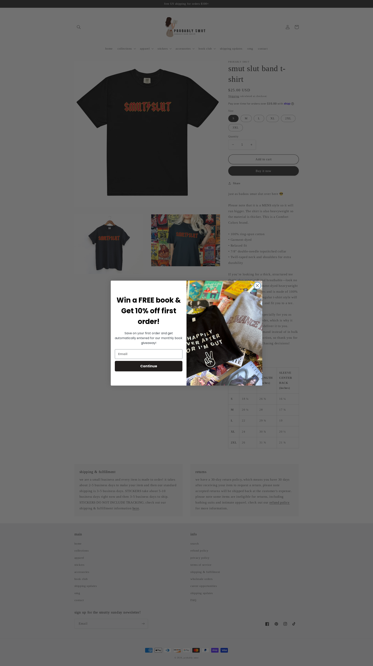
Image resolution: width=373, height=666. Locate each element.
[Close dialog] (257, 285)
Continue (148, 366)
